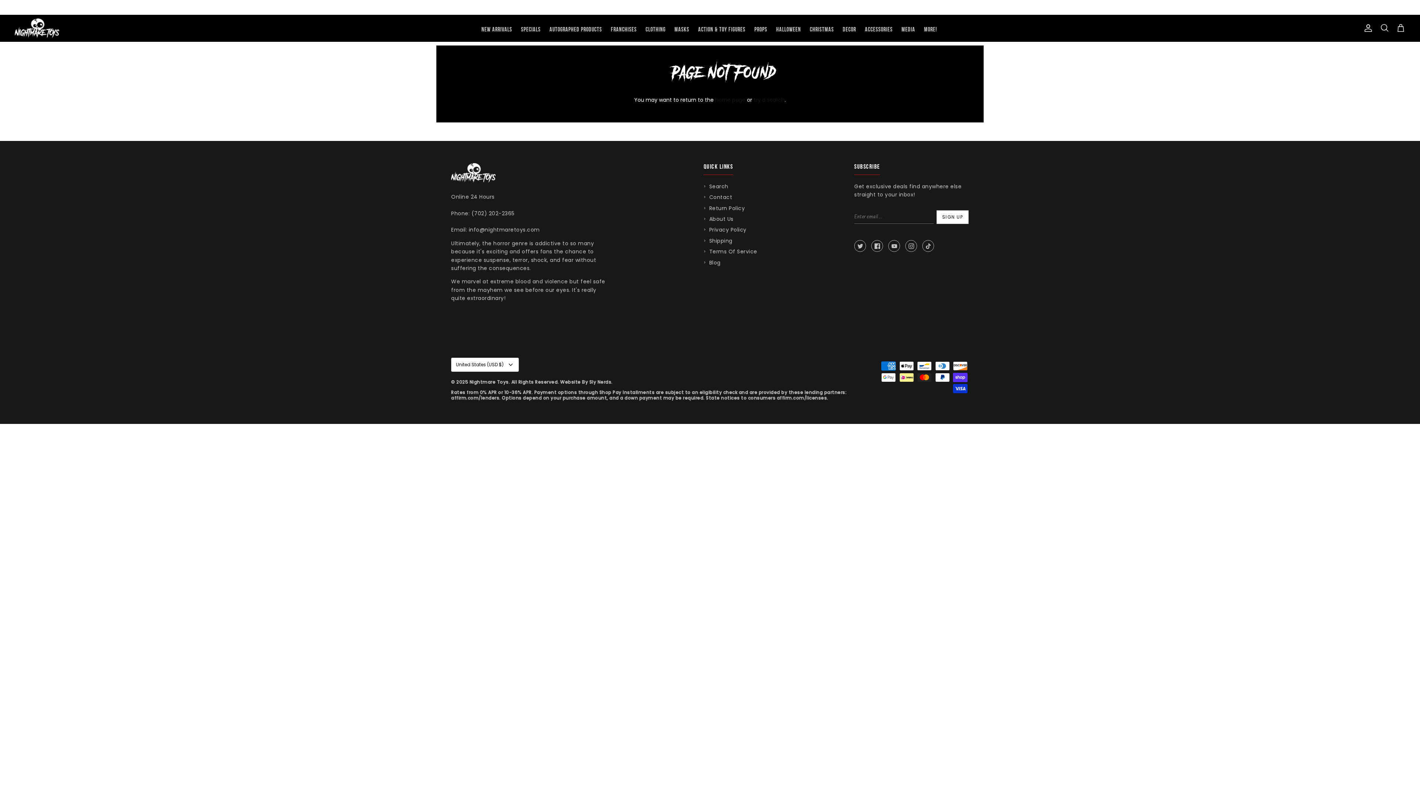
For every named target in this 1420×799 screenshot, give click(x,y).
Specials (531, 29)
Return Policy (727, 208)
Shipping (721, 241)
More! (930, 29)
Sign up (952, 217)
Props (760, 29)
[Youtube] (894, 246)
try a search (769, 100)
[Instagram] (911, 246)
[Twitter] (860, 246)
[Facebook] (877, 246)
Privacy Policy (728, 229)
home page (730, 100)
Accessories (879, 29)
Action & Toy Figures (722, 29)
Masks (681, 29)
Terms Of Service (733, 251)
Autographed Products (576, 29)
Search (718, 186)
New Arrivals (496, 29)
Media (908, 29)
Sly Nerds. (601, 382)
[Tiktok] (928, 246)
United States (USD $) (480, 364)
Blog (715, 262)
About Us (721, 219)
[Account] (1367, 28)
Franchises (624, 29)
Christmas (822, 29)
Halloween (788, 29)
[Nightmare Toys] (37, 28)
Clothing (656, 29)
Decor (849, 29)
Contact (721, 197)
